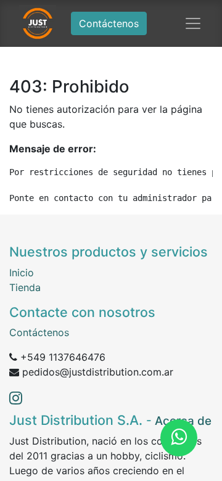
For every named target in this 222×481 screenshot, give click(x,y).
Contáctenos (109, 23)
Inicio (21, 272)
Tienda (25, 287)
